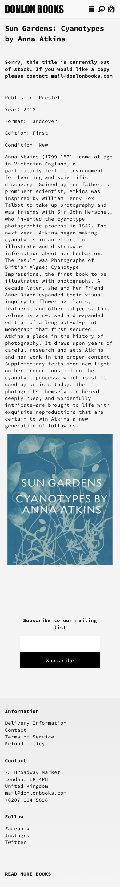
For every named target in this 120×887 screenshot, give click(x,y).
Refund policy (25, 743)
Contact (15, 730)
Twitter (15, 842)
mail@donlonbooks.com (35, 793)
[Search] (101, 9)
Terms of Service (29, 737)
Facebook (17, 828)
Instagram (19, 835)
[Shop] (91, 9)
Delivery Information (35, 723)
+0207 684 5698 (26, 800)
